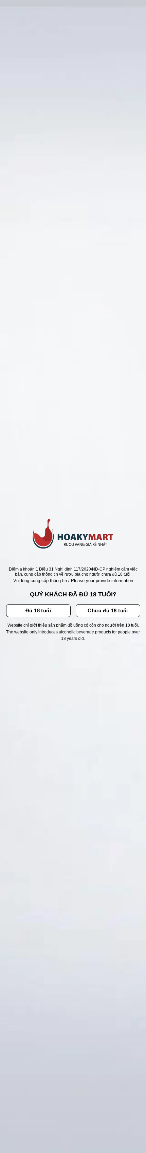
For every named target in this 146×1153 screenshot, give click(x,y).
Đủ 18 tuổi (38, 610)
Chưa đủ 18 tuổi (108, 610)
